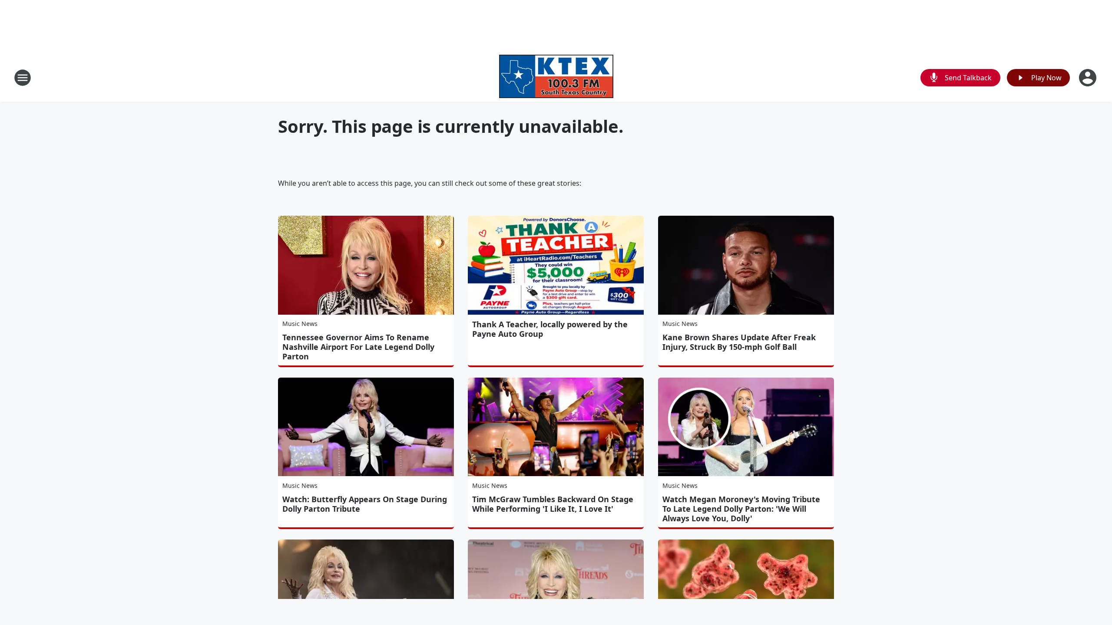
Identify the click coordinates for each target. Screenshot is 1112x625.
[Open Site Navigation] (22, 77)
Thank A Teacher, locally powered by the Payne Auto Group (550, 329)
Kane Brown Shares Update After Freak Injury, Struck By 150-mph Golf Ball (739, 342)
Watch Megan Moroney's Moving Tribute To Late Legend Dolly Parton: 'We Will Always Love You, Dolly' (741, 508)
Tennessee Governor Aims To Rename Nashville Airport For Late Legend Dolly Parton (358, 346)
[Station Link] (556, 77)
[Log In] (1088, 77)
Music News (300, 323)
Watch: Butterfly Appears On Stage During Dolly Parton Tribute (364, 503)
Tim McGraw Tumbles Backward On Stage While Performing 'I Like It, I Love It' (552, 503)
